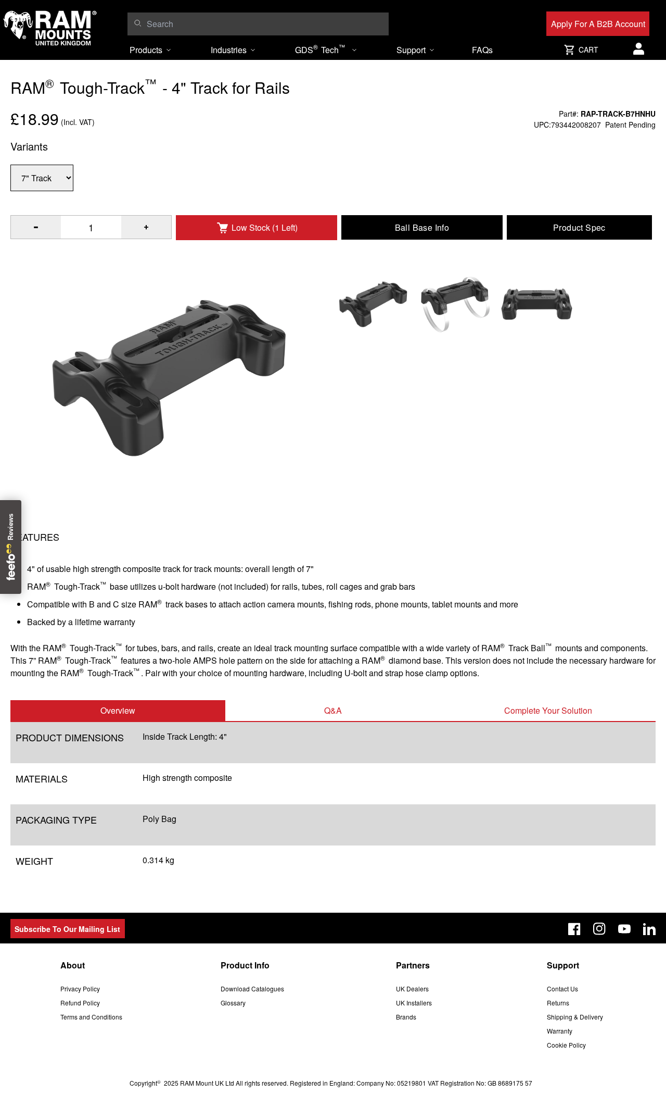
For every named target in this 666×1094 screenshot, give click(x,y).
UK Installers (414, 1002)
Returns (558, 1002)
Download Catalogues (252, 988)
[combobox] (265, 24)
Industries (229, 50)
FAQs (482, 50)
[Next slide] (584, 547)
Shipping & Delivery (575, 1016)
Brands (406, 1016)
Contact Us (562, 988)
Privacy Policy (80, 988)
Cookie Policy (566, 1044)
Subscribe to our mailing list (67, 929)
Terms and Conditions (91, 1016)
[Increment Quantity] (36, 227)
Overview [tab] (117, 710)
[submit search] (138, 23)
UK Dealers (412, 988)
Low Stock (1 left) (265, 227)
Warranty (559, 1030)
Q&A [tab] (333, 710)
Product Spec (579, 227)
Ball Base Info (422, 227)
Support (411, 50)
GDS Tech (320, 49)
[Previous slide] (81, 547)
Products (146, 50)
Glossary (233, 1002)
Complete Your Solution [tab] (548, 710)
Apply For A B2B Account (598, 24)
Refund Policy (80, 1002)
